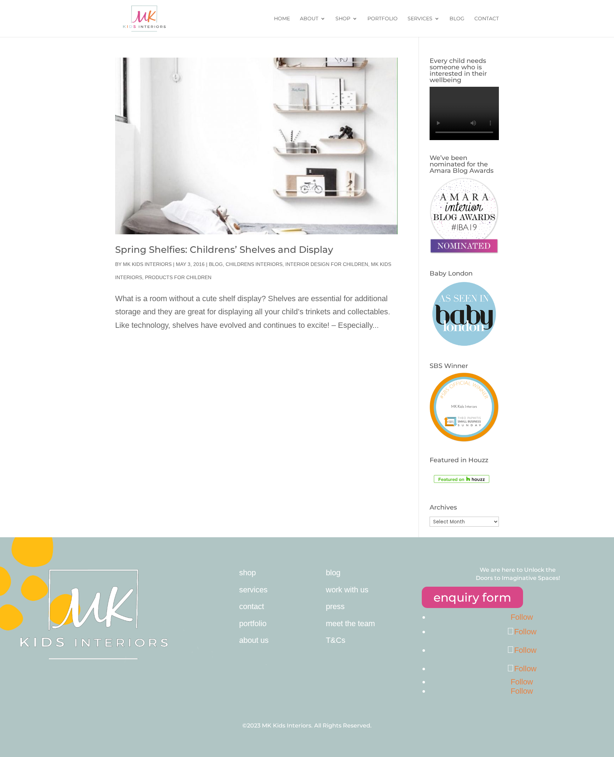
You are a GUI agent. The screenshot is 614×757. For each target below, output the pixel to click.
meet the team (350, 623)
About (309, 19)
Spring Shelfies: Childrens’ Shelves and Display (224, 249)
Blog (456, 19)
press (335, 606)
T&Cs (335, 640)
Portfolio (382, 19)
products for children (178, 277)
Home (282, 19)
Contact (486, 19)
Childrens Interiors (254, 264)
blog (333, 572)
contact (251, 606)
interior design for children (326, 264)
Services (420, 19)
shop (247, 572)
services (253, 589)
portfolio (252, 623)
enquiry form (472, 597)
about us (254, 640)
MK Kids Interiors (147, 264)
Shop (342, 19)
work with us (347, 589)
